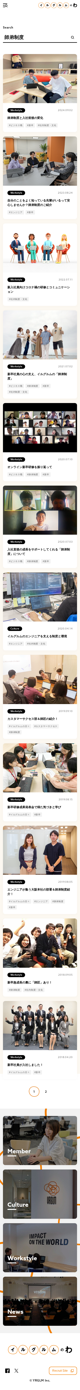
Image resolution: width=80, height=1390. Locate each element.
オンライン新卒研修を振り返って (29, 467)
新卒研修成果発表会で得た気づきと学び (34, 807)
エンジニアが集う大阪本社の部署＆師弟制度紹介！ (38, 892)
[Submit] (72, 37)
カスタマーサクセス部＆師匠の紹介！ (32, 718)
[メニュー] (5, 5)
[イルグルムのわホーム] (57, 5)
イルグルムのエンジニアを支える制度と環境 (37, 636)
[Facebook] (7, 1370)
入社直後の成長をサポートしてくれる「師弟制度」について (38, 551)
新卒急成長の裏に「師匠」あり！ (29, 982)
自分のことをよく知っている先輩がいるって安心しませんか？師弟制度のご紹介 (38, 202)
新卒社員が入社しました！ (25, 1064)
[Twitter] (16, 1370)
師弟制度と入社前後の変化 (25, 117)
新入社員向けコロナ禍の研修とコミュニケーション (38, 289)
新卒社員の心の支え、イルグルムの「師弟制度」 (37, 376)
